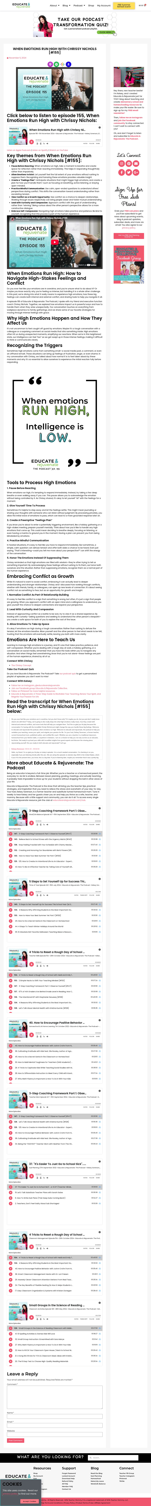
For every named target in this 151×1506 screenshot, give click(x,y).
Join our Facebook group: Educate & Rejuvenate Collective (39, 688)
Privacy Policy (69, 1503)
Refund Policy (67, 1481)
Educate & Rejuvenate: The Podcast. (127, 137)
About (53, 5)
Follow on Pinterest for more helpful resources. (33, 691)
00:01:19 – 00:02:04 (32, 749)
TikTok (121, 1481)
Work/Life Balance (98, 1484)
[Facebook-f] (121, 172)
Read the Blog (96, 1473)
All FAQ (65, 1484)
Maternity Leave (97, 1481)
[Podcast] (50, 64)
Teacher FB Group (126, 1473)
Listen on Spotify (40, 150)
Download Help (68, 1479)
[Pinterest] (128, 163)
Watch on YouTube (59, 150)
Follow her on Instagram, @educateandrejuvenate (35, 685)
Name (10, 1413)
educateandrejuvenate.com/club (69, 800)
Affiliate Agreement (102, 1503)
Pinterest (123, 1479)
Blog (65, 5)
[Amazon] (68, 64)
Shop (91, 5)
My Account (104, 5)
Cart (35, 1479)
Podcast (78, 5)
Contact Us (66, 1489)
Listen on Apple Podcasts (19, 150)
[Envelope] (136, 163)
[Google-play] (62, 64)
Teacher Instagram (127, 1476)
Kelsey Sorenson (17, 749)
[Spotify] (56, 64)
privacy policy (128, 227)
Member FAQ (67, 1486)
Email (10, 1422)
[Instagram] (121, 163)
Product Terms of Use (84, 1503)
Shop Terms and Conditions (51, 1503)
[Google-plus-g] (136, 172)
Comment (12, 1384)
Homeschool (96, 1479)
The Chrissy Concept (21, 665)
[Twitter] (128, 172)
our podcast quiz (67, 673)
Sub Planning (96, 1476)
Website (11, 1431)
